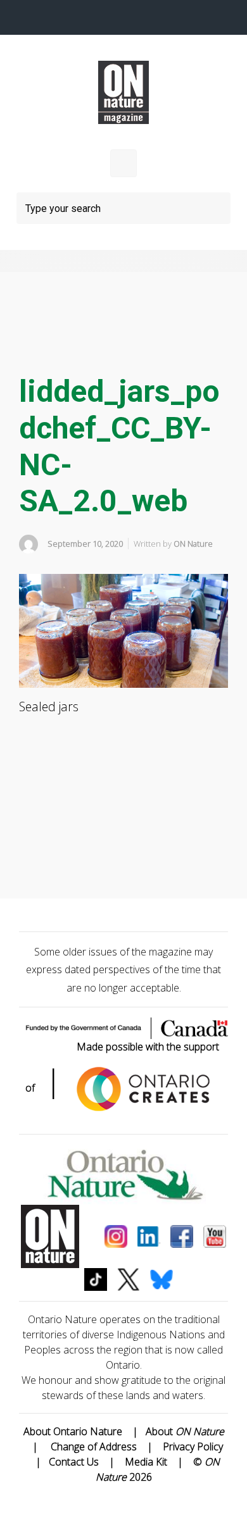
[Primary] (123, 163)
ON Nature (193, 543)
